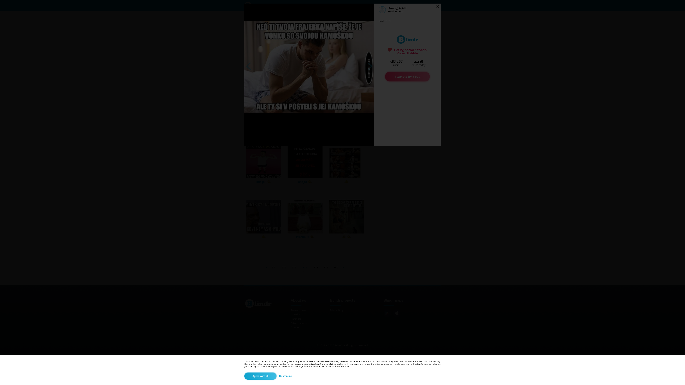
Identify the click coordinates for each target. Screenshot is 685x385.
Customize (285, 376)
